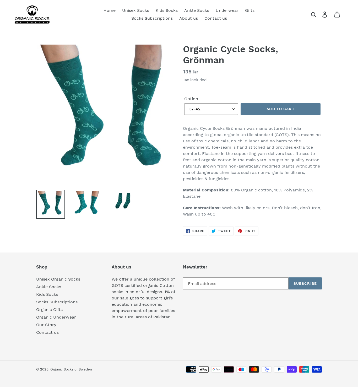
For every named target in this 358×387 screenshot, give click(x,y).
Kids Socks (47, 294)
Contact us (47, 332)
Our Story (46, 324)
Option (191, 98)
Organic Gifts (49, 309)
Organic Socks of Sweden (71, 369)
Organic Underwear (56, 317)
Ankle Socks (48, 286)
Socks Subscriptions (57, 301)
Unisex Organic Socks (58, 279)
